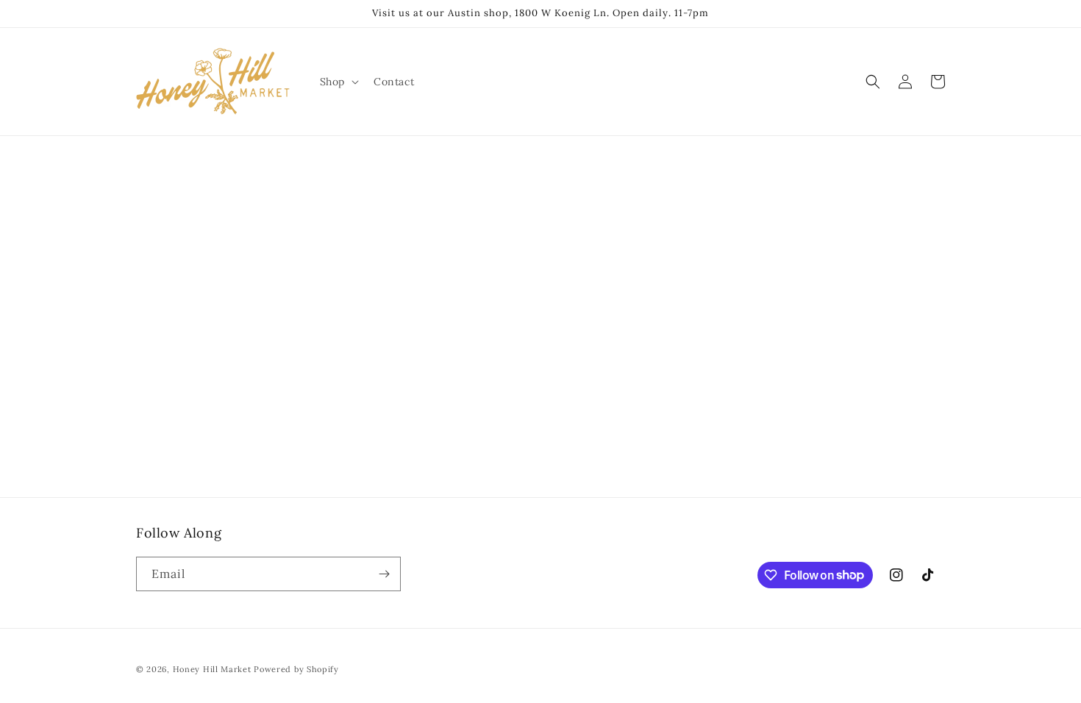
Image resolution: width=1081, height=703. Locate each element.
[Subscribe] (384, 574)
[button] (338, 81)
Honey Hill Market (212, 669)
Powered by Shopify (296, 669)
